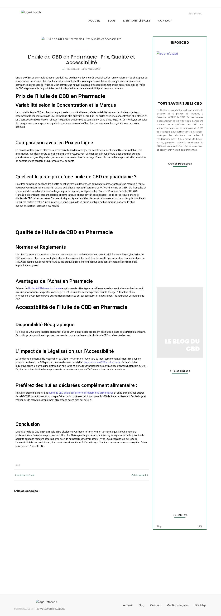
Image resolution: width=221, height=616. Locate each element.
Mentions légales (136, 20)
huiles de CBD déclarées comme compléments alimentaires (81, 392)
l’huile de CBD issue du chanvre (45, 288)
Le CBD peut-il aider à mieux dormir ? (41, 508)
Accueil (94, 20)
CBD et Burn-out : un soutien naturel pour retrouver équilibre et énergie (66, 529)
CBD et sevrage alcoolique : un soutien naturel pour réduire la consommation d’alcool (78, 569)
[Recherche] (208, 13)
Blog (112, 20)
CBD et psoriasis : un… (170, 244)
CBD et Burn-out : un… (170, 217)
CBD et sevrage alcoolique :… (175, 267)
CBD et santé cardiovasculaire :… (177, 497)
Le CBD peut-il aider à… (171, 182)
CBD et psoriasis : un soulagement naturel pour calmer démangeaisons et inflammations (81, 551)
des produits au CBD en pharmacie (102, 362)
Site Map (200, 605)
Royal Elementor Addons (51, 609)
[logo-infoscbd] (31, 12)
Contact (165, 20)
